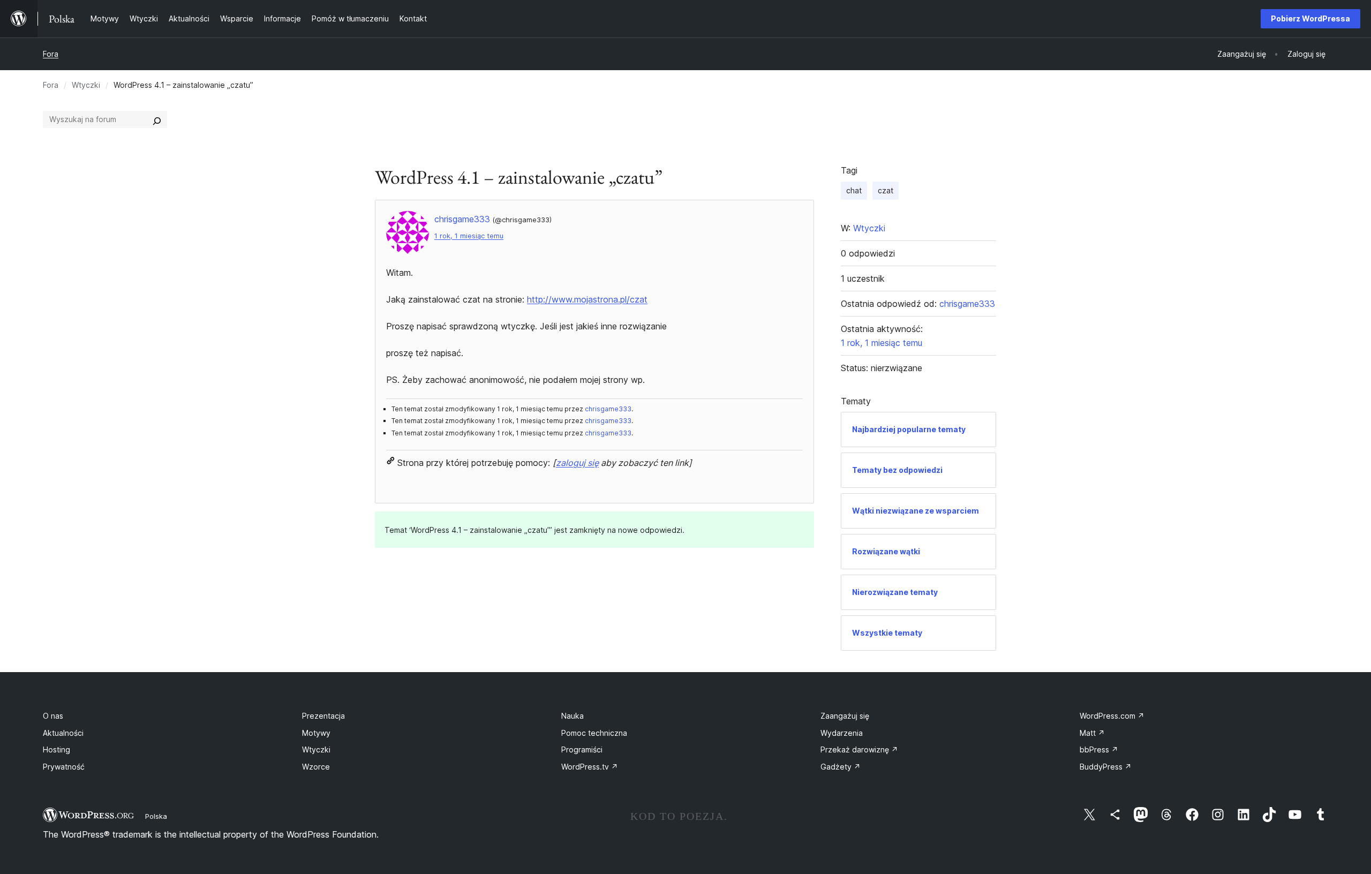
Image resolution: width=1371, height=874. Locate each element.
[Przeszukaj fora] (157, 119)
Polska (156, 816)
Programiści (581, 749)
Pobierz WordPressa (1310, 18)
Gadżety (840, 766)
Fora (50, 53)
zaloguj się (577, 462)
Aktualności (63, 732)
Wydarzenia (841, 732)
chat (854, 190)
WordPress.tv (589, 766)
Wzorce (316, 766)
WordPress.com (1112, 715)
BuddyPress (1106, 766)
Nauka (572, 715)
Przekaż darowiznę (859, 749)
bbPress (1099, 749)
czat (885, 190)
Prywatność (64, 766)
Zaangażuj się (844, 715)
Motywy (316, 732)
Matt (1092, 732)
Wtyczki (86, 84)
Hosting (56, 749)
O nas (53, 715)
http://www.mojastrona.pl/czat (587, 299)
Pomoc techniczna (594, 732)
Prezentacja (323, 715)
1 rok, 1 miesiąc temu (468, 236)
